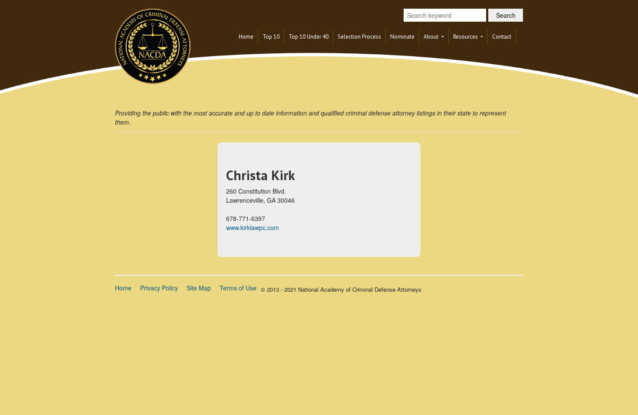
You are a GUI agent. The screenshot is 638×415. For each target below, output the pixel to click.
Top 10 (271, 36)
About (432, 36)
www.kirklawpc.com (252, 227)
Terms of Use (238, 287)
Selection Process (359, 36)
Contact (501, 36)
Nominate (402, 36)
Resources (466, 36)
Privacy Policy (159, 287)
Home (246, 36)
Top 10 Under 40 (309, 36)
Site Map (199, 287)
